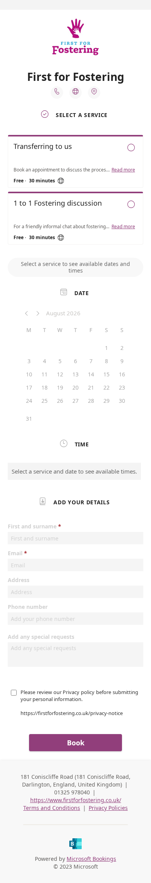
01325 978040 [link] (72, 792)
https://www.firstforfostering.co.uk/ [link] (75, 800)
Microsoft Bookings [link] (91, 858)
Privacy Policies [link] (108, 807)
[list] (75, 191)
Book (75, 742)
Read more (123, 170)
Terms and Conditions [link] (51, 807)
